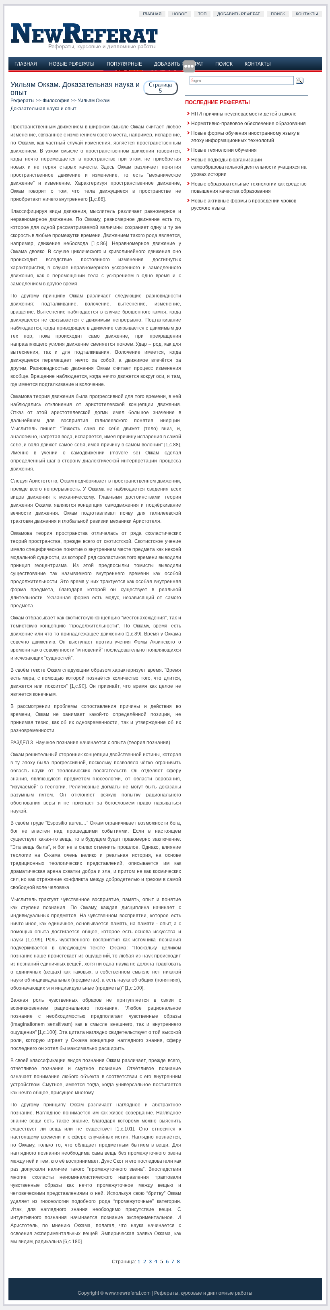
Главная (152, 14)
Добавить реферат (238, 14)
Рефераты (22, 100)
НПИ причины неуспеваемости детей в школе (244, 113)
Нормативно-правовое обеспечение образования (248, 123)
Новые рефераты (72, 63)
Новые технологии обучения (224, 149)
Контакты (307, 14)
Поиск (278, 14)
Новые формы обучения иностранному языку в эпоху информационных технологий (245, 136)
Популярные (124, 63)
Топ (202, 14)
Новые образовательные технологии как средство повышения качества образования (249, 187)
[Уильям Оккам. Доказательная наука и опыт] (138, 1262)
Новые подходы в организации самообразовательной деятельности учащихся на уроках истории (249, 166)
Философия (56, 100)
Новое (179, 14)
